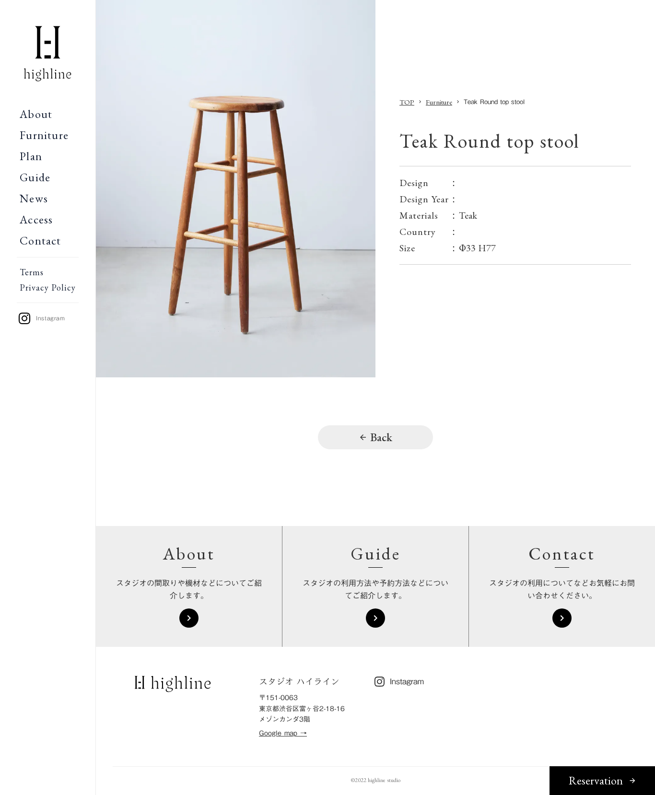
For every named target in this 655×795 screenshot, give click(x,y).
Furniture (439, 101)
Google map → (283, 733)
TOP (406, 101)
